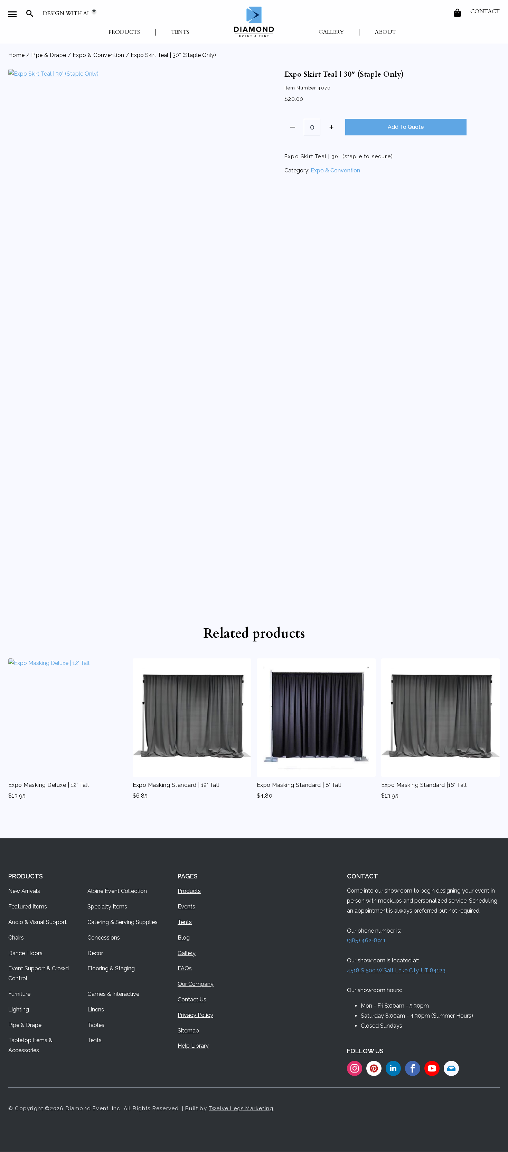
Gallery (331, 32)
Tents (180, 32)
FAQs (185, 968)
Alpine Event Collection (117, 891)
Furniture (19, 994)
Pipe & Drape (48, 55)
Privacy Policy (195, 1015)
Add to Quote (406, 127)
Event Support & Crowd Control (38, 973)
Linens (95, 1009)
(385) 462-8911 (366, 940)
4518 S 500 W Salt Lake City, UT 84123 (396, 970)
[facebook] (412, 1068)
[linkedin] (393, 1068)
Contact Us (192, 999)
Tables (95, 1025)
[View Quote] (458, 13)
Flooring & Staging (111, 968)
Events (186, 906)
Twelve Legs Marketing (241, 1108)
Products (124, 32)
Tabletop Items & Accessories (30, 1045)
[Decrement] (292, 127)
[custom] (374, 1068)
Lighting (18, 1009)
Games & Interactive (113, 994)
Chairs (16, 937)
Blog (184, 937)
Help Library (193, 1045)
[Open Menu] (12, 14)
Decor (95, 953)
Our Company (196, 984)
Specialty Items (107, 906)
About (385, 32)
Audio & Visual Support (37, 922)
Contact (485, 11)
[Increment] (331, 127)
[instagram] (354, 1068)
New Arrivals (24, 891)
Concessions (103, 937)
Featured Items (27, 906)
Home (16, 55)
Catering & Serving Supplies (122, 922)
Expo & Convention (98, 55)
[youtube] (432, 1068)
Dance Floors (25, 953)
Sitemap (188, 1030)
